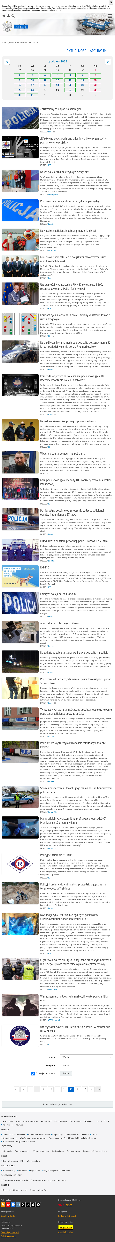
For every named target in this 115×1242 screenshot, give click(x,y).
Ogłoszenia (35, 1170)
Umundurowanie (10, 1138)
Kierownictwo (19, 1134)
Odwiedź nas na (8, 1204)
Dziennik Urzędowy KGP (13, 1161)
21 (82, 85)
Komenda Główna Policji (39, 1134)
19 (57, 85)
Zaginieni (88, 1121)
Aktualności (22, 42)
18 (45, 85)
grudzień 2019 (57, 61)
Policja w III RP (72, 1134)
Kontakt (5, 1185)
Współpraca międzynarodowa (33, 1138)
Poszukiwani (75, 1121)
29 (95, 90)
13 (70, 80)
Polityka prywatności (8, 1236)
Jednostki (7, 1134)
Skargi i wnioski (20, 1190)
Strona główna (8, 42)
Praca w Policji (8, 1165)
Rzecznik (7, 1190)
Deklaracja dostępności (67, 1216)
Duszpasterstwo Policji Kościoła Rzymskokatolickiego (72, 1138)
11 (45, 80)
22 (95, 85)
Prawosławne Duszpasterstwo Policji (19, 1141)
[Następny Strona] (108, 62)
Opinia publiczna (99, 1151)
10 (32, 80)
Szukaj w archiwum (45, 1073)
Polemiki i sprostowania (13, 1125)
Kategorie (50, 1065)
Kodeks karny (58, 1151)
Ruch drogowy (60, 1121)
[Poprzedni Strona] (7, 62)
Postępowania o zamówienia (15, 1180)
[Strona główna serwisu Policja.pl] (3, 16)
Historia (85, 1134)
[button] (110, 16)
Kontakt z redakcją (8, 1216)
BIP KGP (69, 1205)
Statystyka (6, 1146)
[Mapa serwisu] (8, 16)
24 (32, 90)
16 (20, 85)
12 (57, 80)
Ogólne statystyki (22, 1151)
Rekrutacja (65, 1170)
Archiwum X (46, 1121)
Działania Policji (9, 1116)
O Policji (5, 1129)
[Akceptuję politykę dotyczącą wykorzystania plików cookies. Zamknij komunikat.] (111, 2)
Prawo (4, 1156)
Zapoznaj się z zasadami (10, 1232)
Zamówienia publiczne (11, 1175)
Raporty (86, 1151)
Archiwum (33, 42)
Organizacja (57, 1134)
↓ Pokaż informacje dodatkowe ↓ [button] (58, 1104)
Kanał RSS (3, 1204)
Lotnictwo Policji (102, 1121)
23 (20, 90)
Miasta (52, 1057)
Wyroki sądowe (33, 1161)
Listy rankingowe (50, 1170)
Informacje (7, 1151)
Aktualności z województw (26, 1121)
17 (32, 85)
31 (32, 95)
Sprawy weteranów (38, 1190)
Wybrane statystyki (41, 1151)
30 (20, 95)
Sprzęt (94, 1134)
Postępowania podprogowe (43, 1180)
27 (70, 90)
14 (82, 80)
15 (95, 80)
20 (70, 85)
